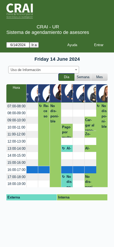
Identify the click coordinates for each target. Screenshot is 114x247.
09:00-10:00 (16, 120)
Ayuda (72, 45)
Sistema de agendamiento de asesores (47, 32)
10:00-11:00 (16, 127)
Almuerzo (69, 149)
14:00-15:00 (16, 155)
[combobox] (43, 69)
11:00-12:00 (16, 134)
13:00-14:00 (16, 149)
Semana (83, 77)
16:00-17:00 (16, 170)
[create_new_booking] (32, 106)
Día (66, 77)
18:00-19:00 (16, 184)
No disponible (54, 114)
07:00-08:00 (16, 106)
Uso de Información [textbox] (26, 70)
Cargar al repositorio (89, 124)
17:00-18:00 (16, 177)
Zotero (88, 135)
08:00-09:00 (16, 113)
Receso (46, 111)
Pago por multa (66, 131)
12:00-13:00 (16, 141)
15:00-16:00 (16, 163)
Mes (99, 77)
